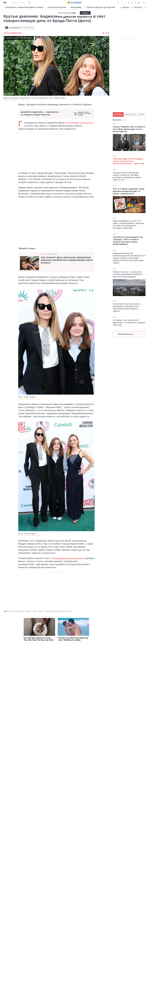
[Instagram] (135, 2)
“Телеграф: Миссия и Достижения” (100, 7)
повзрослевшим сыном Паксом (67, 558)
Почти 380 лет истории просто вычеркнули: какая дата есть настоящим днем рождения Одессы (126, 307)
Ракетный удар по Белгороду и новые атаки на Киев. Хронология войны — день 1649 (128, 161)
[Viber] (121, 3)
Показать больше (125, 334)
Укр (144, 3)
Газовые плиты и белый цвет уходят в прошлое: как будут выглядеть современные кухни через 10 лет (127, 176)
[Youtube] (128, 2)
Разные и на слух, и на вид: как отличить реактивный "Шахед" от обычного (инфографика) (128, 274)
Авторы (126, 7)
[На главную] (74, 2)
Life (42, 254)
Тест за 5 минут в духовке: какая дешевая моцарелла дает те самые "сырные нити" (128, 191)
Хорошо (85, 13)
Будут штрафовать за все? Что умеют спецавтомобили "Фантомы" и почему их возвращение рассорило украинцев (129, 224)
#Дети (28, 611)
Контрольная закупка (57, 7)
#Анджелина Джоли (17, 611)
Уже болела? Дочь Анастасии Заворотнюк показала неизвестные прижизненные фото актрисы (67, 260)
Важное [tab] (141, 114)
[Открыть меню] (5, 2)
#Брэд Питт (38, 611)
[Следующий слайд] (147, 7)
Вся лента (117, 120)
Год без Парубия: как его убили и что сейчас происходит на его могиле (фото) (129, 129)
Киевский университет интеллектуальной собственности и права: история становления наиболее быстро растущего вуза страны (129, 258)
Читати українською (12, 33)
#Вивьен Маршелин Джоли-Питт (58, 611)
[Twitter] (131, 2)
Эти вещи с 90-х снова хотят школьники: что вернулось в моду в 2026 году (129, 322)
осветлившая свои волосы (79, 122)
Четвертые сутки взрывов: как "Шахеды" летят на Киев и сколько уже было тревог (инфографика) (128, 240)
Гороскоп (138, 7)
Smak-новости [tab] (130, 114)
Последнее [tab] (118, 114)
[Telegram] (125, 2)
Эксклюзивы (76, 7)
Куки (73, 13)
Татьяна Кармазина (15, 27)
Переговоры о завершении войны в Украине (24, 7)
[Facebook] (118, 2)
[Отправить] (29, 2)
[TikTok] (138, 2)
